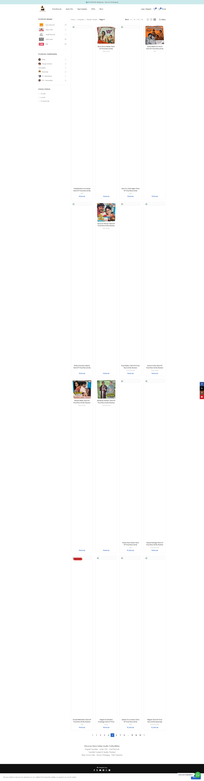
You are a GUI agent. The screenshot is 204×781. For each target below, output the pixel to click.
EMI (82, 193)
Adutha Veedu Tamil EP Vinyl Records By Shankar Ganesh (81, 403)
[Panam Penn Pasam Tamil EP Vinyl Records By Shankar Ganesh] (130, 460)
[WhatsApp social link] (106, 770)
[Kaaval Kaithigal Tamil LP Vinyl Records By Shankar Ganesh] (154, 460)
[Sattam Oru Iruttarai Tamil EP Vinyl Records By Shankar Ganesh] (130, 637)
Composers (80, 19)
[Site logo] (42, 9)
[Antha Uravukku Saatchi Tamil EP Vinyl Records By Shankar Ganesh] (82, 283)
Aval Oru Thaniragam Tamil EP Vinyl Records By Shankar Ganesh (131, 191)
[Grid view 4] (155, 19)
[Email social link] (100, 770)
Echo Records (130, 370)
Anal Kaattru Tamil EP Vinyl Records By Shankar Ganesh (130, 368)
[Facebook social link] (94, 770)
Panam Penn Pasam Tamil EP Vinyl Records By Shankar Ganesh (130, 545)
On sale (43, 94)
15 (140, 735)
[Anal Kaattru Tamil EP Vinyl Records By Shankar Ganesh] (130, 283)
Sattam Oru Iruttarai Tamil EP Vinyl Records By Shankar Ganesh (130, 722)
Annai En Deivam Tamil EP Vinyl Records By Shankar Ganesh (106, 226)
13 (132, 735)
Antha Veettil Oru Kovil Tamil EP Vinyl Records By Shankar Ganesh (154, 49)
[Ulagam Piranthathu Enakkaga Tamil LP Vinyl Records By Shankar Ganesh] (106, 637)
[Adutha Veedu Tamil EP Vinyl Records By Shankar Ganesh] (82, 389)
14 (136, 735)
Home (73, 19)
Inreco (106, 724)
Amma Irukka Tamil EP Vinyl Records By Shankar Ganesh (154, 368)
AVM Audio (106, 51)
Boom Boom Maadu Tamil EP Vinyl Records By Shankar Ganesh (106, 49)
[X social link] (97, 770)
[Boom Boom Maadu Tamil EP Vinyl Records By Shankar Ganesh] (106, 35)
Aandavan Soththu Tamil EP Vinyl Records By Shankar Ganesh (106, 403)
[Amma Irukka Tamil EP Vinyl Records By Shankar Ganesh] (154, 283)
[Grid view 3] (151, 19)
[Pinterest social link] (103, 770)
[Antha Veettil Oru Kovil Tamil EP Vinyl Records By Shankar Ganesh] (154, 35)
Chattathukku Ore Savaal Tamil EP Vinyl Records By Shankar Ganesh (82, 191)
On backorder (45, 101)
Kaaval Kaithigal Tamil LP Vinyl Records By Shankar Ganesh (154, 545)
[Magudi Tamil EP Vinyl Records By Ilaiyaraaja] (154, 637)
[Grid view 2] (148, 19)
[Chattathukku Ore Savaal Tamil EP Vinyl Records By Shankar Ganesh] (82, 106)
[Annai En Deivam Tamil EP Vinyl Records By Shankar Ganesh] (106, 212)
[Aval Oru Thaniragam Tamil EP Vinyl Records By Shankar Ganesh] (130, 106)
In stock (43, 97)
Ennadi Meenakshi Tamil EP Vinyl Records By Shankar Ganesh (82, 722)
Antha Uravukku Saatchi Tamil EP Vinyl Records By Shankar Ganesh (82, 368)
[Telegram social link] (109, 770)
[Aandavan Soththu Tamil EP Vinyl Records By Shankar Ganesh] (106, 389)
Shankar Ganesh (92, 19)
